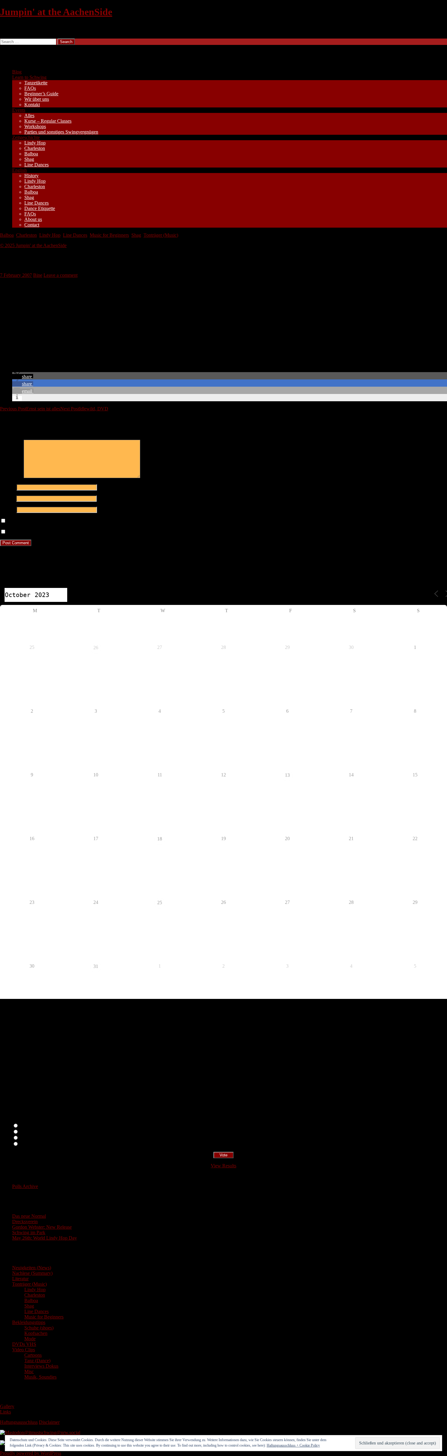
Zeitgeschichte (26, 137)
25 (159, 902)
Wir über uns (36, 99)
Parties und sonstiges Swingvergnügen (61, 131)
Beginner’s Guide (41, 93)
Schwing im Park (28, 1232)
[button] (22, 376)
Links (5, 1411)
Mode (30, 1338)
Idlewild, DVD (84, 408)
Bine (37, 275)
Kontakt (32, 104)
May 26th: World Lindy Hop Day (44, 1237)
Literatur (20, 1278)
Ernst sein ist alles (30, 408)
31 (95, 966)
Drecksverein (25, 1221)
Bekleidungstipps (28, 1322)
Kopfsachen (35, 1333)
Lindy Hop (35, 142)
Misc (29, 1371)
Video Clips (23, 1349)
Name (7, 487)
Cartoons (33, 1355)
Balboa (31, 153)
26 (95, 647)
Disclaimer (49, 1422)
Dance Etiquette (39, 208)
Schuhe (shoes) (39, 1327)
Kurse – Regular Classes (47, 121)
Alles (29, 115)
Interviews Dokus (41, 1366)
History (31, 175)
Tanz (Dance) (37, 1360)
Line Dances (36, 164)
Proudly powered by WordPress (30, 1453)
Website (7, 509)
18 (159, 838)
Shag (29, 159)
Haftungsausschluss (19, 1422)
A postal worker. (35, 1125)
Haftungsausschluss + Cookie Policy (293, 1445)
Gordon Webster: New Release (42, 1227)
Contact (31, 224)
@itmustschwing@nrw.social (52, 1432)
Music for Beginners (109, 235)
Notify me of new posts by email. (39, 532)
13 (287, 775)
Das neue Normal (29, 1216)
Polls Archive (25, 1186)
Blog (17, 71)
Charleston (34, 148)
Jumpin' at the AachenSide (56, 11)
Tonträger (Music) (161, 235)
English (19, 170)
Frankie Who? (33, 1138)
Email (7, 498)
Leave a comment (60, 275)
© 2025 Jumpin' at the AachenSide (33, 245)
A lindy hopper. (34, 1132)
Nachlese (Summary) (32, 1273)
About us (33, 219)
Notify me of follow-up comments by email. (49, 521)
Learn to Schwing (29, 77)
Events (18, 110)
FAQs (30, 88)
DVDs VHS (24, 1344)
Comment (11, 476)
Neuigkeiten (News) (31, 1267)
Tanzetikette (35, 82)
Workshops (35, 126)
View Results (223, 1165)
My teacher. (30, 1144)
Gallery (7, 1406)
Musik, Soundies (40, 1377)
